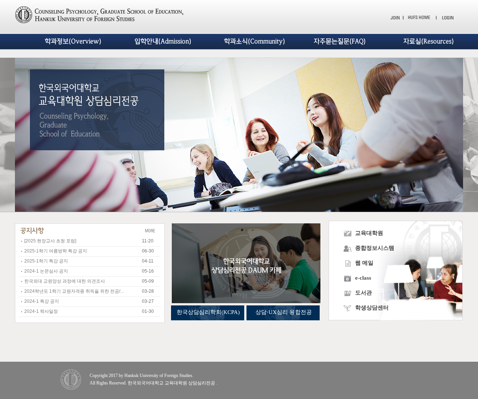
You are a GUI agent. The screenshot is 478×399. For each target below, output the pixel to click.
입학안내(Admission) (162, 41)
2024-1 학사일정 (41, 311)
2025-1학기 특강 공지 (46, 261)
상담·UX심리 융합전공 (283, 312)
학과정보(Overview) (73, 41)
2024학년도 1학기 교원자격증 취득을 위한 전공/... (74, 291)
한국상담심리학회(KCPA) (208, 312)
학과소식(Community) (254, 41)
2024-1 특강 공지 (41, 301)
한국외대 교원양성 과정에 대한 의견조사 (64, 281)
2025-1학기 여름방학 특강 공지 (55, 251)
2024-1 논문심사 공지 (46, 271)
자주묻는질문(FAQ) (340, 41)
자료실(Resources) (428, 41)
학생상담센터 (371, 308)
